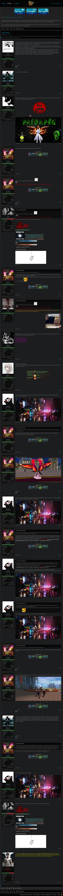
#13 (60, 491)
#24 (60, 882)
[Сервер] (31, 14)
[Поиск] (61, 3)
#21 (60, 767)
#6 (60, 264)
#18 (60, 668)
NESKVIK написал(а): (20, 427)
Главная (3, 3)
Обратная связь (29, 894)
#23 (60, 848)
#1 (60, 65)
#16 (60, 597)
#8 (60, 329)
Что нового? (17, 3)
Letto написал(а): (19, 270)
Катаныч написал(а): (20, 209)
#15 (60, 555)
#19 (60, 710)
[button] (12, 3)
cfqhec (4, 34)
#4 (60, 173)
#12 (60, 452)
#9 (60, 359)
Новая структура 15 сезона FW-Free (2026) (13, 17)
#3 (60, 143)
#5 (60, 202)
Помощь (55, 894)
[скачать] (19, 14)
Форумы (9, 3)
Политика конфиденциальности (47, 894)
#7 (60, 294)
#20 (60, 735)
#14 (60, 524)
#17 (60, 639)
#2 (60, 93)
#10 (60, 390)
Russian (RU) (23, 894)
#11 (60, 422)
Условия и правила (36, 894)
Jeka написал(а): (19, 743)
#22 (60, 798)
